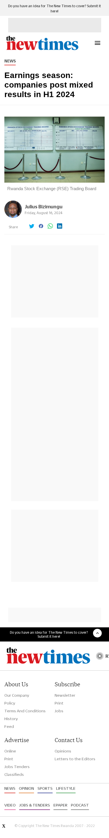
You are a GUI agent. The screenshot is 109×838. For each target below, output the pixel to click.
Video (10, 805)
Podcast (80, 805)
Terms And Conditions (25, 711)
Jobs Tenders (17, 766)
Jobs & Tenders (34, 805)
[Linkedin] (59, 226)
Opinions (63, 751)
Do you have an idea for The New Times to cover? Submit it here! (49, 634)
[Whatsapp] (50, 226)
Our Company (16, 695)
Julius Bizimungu (43, 206)
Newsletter (65, 695)
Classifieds (14, 774)
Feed (9, 726)
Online (10, 751)
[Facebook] (41, 226)
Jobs (59, 711)
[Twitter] (31, 226)
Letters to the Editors (75, 759)
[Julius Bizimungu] (13, 216)
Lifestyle (66, 788)
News (10, 61)
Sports (45, 788)
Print (59, 703)
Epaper (60, 805)
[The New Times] (42, 49)
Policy (9, 703)
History (11, 718)
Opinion (26, 788)
